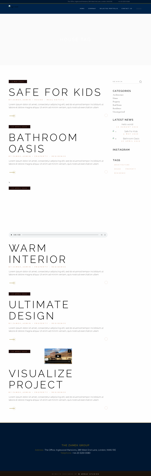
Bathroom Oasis (43, 143)
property (131, 169)
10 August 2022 (127, 127)
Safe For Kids (55, 92)
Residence (59, 156)
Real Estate (56, 100)
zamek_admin (22, 100)
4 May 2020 (18, 81)
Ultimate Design (39, 310)
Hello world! (127, 124)
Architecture (118, 95)
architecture (122, 165)
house (117, 169)
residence (120, 173)
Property (41, 156)
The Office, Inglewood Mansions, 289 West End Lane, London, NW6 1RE (80, 450)
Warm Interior (38, 253)
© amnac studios (89, 474)
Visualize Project (41, 379)
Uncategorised (119, 112)
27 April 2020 (19, 126)
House (39, 100)
